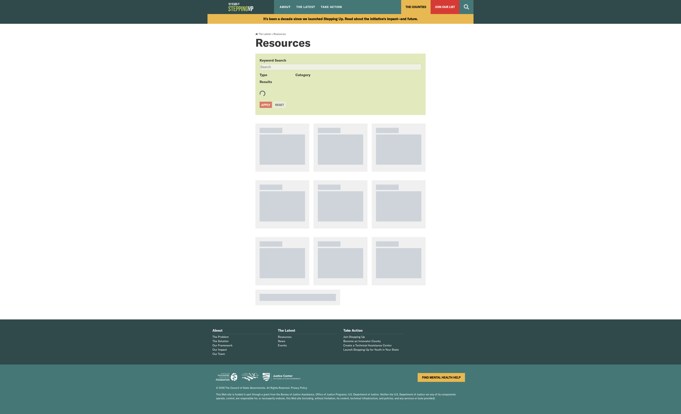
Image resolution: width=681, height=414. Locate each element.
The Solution (220, 341)
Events (282, 345)
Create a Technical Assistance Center (367, 345)
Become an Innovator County (362, 341)
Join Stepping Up (354, 337)
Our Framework (222, 345)
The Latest (265, 34)
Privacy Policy (299, 388)
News (281, 341)
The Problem (220, 337)
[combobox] (340, 67)
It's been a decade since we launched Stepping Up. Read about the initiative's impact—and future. (340, 19)
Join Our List (445, 7)
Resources (285, 337)
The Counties (416, 7)
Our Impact (219, 349)
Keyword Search (273, 60)
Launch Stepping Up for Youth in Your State (371, 349)
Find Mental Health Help (441, 377)
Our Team (218, 354)
